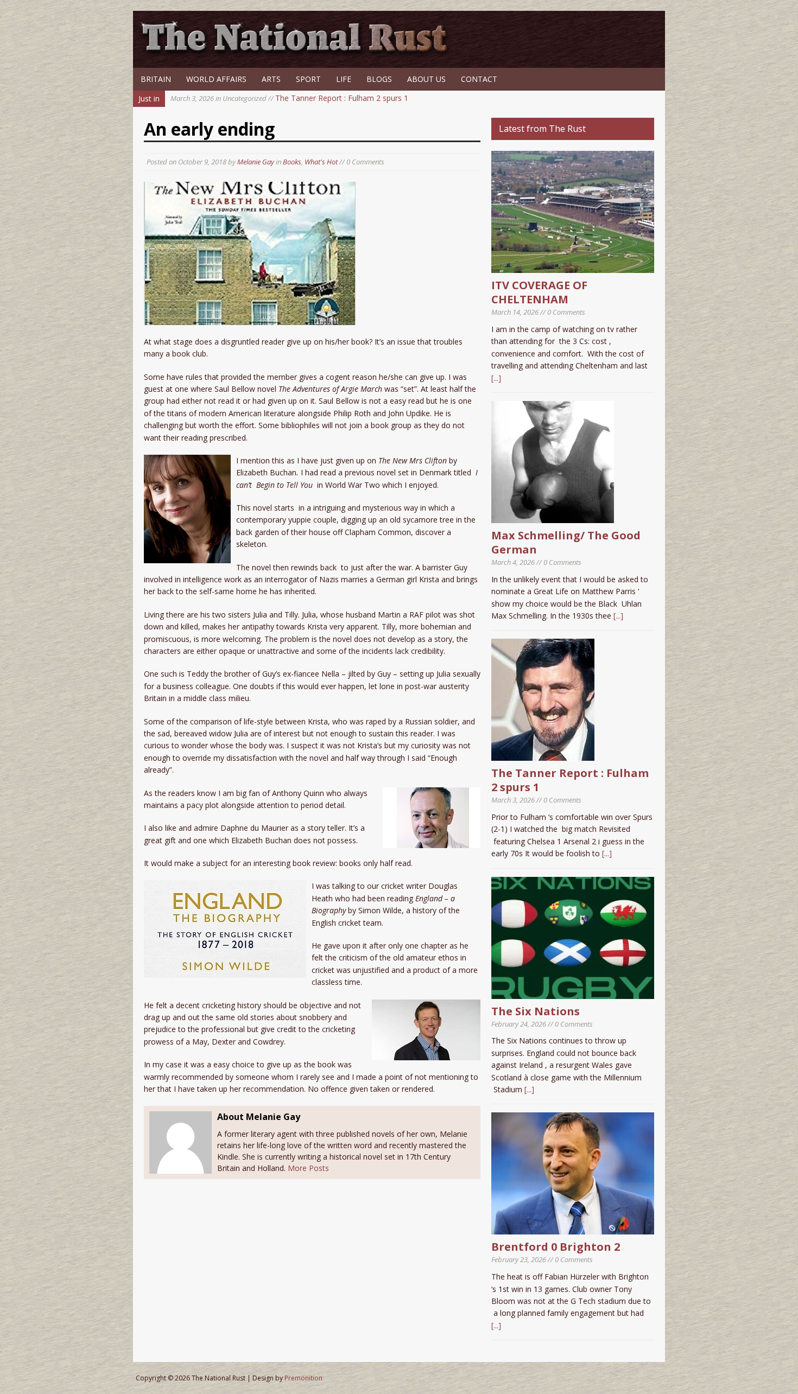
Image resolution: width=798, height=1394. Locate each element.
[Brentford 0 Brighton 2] (572, 1228)
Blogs (379, 79)
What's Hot (321, 162)
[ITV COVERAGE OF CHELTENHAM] (572, 267)
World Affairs (216, 79)
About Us (426, 79)
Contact (479, 79)
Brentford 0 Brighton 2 (555, 1246)
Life (343, 79)
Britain (156, 79)
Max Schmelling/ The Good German (566, 542)
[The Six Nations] (572, 992)
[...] (496, 378)
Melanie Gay (255, 162)
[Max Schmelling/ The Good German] (552, 517)
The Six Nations (535, 1011)
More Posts (308, 1168)
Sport (308, 79)
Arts (271, 79)
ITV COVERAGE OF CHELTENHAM (539, 292)
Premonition (303, 1378)
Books (292, 162)
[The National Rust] (298, 53)
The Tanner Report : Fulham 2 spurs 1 (289, 98)
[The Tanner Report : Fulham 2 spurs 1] (542, 754)
